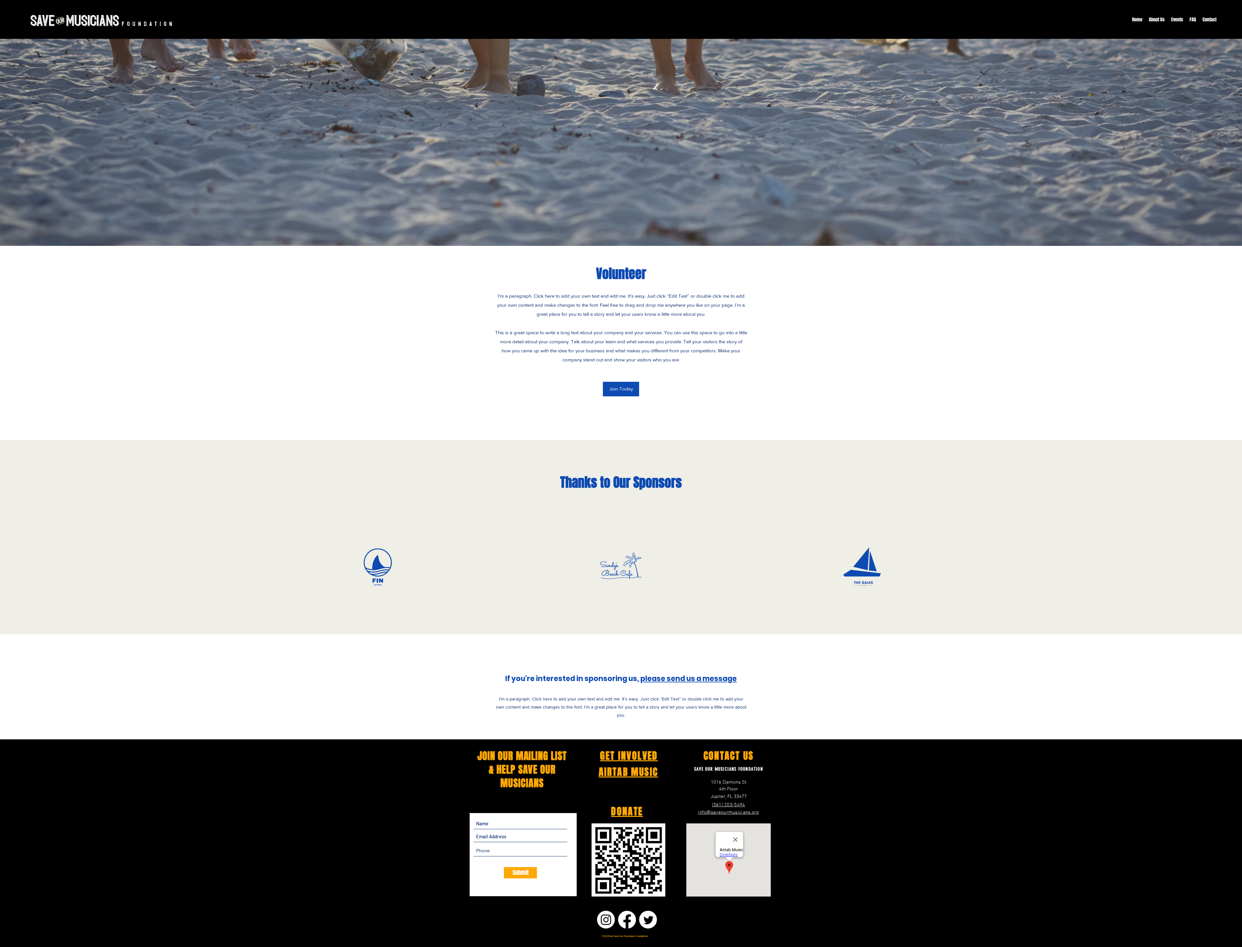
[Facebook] (627, 920)
